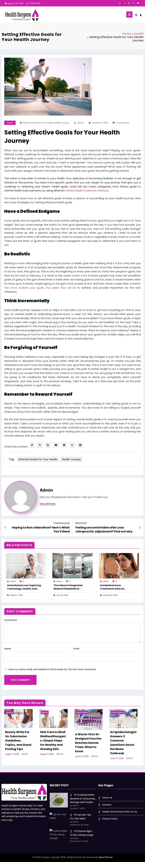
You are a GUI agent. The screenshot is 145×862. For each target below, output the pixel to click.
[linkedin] (48, 445)
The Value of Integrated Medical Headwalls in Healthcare (68, 587)
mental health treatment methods (87, 190)
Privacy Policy (110, 818)
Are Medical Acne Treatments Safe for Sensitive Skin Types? (112, 587)
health (10, 122)
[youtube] (138, 3)
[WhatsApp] (72, 445)
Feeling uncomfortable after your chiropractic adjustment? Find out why (104, 529)
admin (80, 122)
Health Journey (61, 122)
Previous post (62, 523)
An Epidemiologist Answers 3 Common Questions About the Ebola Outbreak (123, 742)
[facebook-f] (120, 3)
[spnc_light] (141, 14)
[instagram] (133, 3)
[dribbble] (129, 3)
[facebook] (32, 445)
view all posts (48, 503)
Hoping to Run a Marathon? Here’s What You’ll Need (41, 529)
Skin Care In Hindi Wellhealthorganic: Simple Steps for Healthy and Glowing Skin (53, 740)
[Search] (136, 15)
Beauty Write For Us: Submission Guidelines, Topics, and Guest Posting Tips (18, 740)
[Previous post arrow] (5, 527)
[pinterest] (64, 445)
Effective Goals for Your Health (38, 122)
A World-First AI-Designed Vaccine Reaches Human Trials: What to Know (88, 742)
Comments (10, 620)
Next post (81, 523)
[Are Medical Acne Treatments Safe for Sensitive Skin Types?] (119, 565)
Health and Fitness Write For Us (119, 811)
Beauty (9, 712)
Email (76, 648)
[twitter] (40, 445)
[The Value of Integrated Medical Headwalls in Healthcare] (72, 565)
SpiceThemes (106, 857)
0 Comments (122, 122)
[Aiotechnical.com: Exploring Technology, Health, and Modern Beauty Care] (26, 565)
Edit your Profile (92, 497)
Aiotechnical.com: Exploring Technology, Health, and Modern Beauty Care (24, 587)
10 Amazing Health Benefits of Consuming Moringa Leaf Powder (82, 798)
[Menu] (129, 14)
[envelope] (56, 445)
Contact (107, 804)
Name (7, 648)
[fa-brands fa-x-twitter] (124, 3)
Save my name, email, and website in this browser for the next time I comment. (52, 669)
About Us (107, 797)
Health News (82, 712)
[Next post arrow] (140, 527)
